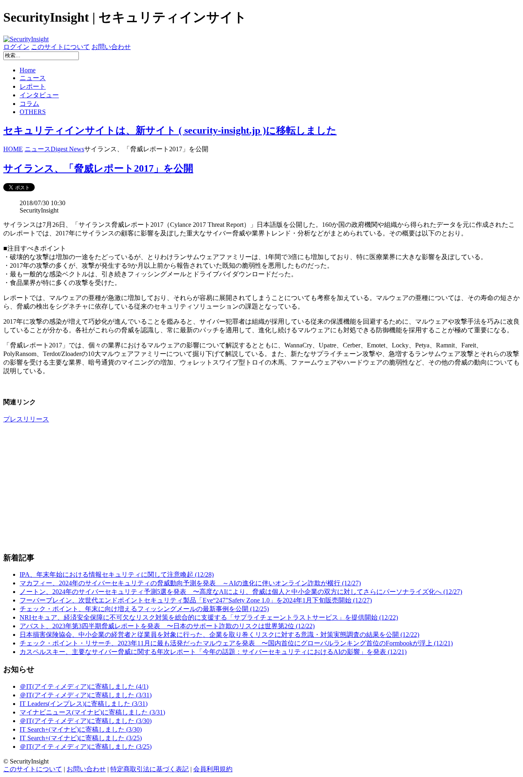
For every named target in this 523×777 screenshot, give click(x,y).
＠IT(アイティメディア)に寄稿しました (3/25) (86, 746)
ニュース (33, 77)
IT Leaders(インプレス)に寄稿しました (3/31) (84, 703)
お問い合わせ (111, 46)
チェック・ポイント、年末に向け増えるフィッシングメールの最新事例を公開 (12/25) (144, 608)
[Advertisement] (248, 487)
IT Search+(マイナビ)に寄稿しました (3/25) (81, 737)
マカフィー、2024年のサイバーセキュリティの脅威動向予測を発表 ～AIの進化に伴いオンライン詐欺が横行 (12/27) (190, 583)
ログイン (16, 46)
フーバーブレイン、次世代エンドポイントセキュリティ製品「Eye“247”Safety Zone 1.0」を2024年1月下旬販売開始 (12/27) (196, 600)
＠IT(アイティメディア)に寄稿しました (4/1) (84, 686)
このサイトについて (60, 46)
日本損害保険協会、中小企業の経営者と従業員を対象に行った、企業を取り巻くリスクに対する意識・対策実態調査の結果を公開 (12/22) (219, 634)
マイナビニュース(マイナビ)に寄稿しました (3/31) (92, 712)
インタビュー (39, 95)
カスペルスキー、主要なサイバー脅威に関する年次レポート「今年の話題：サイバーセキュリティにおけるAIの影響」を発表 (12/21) (213, 651)
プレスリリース (26, 419)
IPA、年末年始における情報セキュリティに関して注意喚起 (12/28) (117, 574)
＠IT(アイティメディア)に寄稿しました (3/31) (86, 695)
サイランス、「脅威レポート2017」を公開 (98, 168)
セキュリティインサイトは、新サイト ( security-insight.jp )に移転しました (170, 130)
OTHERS (33, 111)
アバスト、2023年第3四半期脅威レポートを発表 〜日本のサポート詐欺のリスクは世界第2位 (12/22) (167, 625)
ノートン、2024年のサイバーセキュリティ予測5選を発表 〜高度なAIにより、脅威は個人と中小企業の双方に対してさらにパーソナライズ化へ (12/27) (241, 591)
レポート (33, 86)
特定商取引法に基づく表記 (149, 769)
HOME (13, 149)
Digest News (67, 149)
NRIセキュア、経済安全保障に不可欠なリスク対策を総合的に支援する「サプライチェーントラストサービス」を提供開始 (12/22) (209, 617)
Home (28, 70)
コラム (29, 103)
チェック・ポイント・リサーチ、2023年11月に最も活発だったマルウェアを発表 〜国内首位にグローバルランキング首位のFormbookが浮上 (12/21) (236, 643)
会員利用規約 (212, 769)
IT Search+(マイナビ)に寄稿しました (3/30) (81, 729)
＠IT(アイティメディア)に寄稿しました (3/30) (86, 720)
